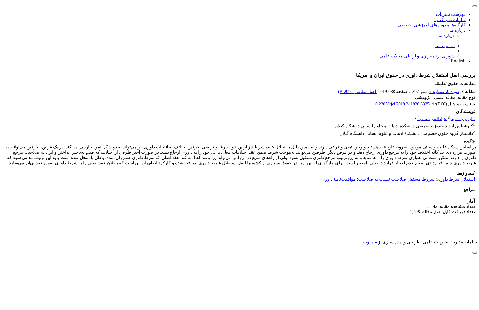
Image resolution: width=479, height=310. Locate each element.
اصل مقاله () (357, 91)
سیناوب (370, 242)
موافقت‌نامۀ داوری (338, 179)
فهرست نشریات (451, 14)
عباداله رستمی (432, 118)
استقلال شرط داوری (456, 179)
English (458, 61)
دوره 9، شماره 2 (444, 91)
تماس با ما (445, 45)
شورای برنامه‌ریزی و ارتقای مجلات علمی (417, 56)
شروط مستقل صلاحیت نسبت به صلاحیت (396, 179)
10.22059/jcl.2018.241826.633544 (403, 104)
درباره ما (458, 30)
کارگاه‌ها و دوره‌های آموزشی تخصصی (432, 24)
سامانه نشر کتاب (450, 19)
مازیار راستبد (463, 118)
